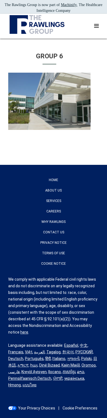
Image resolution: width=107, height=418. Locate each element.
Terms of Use (53, 253)
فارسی (14, 372)
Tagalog (53, 352)
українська (74, 378)
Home (53, 180)
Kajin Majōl (70, 365)
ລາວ (80, 372)
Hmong (14, 385)
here (24, 332)
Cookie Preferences (80, 408)
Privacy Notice (53, 243)
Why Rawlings (53, 222)
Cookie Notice (53, 264)
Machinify (69, 5)
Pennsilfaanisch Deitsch (29, 378)
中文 (84, 345)
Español (71, 345)
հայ (34, 365)
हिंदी (48, 358)
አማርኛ (23, 365)
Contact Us (53, 232)
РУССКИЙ (84, 352)
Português (34, 358)
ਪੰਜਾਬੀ (58, 378)
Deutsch (15, 358)
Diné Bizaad (49, 365)
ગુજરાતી (73, 358)
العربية (39, 352)
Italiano (58, 358)
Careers (53, 211)
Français (15, 352)
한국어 (68, 352)
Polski (86, 358)
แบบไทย (29, 385)
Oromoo (88, 365)
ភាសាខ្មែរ (69, 372)
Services (53, 201)
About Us (53, 190)
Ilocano (54, 372)
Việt (28, 352)
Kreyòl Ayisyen (34, 372)
